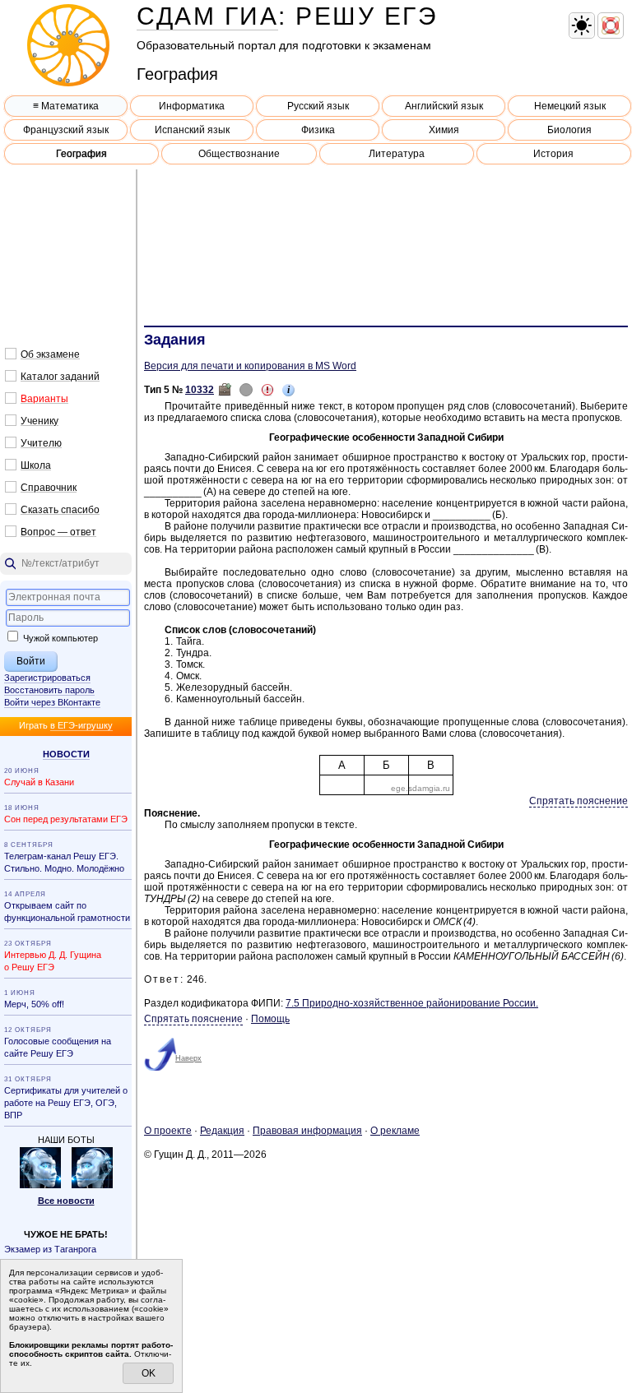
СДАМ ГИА (207, 16)
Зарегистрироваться (47, 678)
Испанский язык (192, 130)
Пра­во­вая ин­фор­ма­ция (307, 1130)
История (553, 154)
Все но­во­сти (66, 1201)
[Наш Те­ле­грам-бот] (92, 1185)
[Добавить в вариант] (224, 389)
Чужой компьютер (59, 638)
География (81, 154)
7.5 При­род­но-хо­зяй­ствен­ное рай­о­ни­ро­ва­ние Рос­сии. (412, 1003)
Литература (397, 154)
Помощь (270, 1019)
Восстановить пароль (49, 690)
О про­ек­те (168, 1130)
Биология (569, 130)
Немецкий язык (570, 106)
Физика (318, 130)
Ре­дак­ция (222, 1130)
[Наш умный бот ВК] (40, 1185)
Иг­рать (66, 725)
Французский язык (66, 130)
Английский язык (444, 106)
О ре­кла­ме (395, 1130)
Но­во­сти (66, 754)
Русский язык (318, 106)
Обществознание (239, 154)
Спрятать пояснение (578, 801)
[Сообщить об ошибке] (267, 389)
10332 (199, 390)
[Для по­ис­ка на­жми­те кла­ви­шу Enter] (66, 564)
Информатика (192, 106)
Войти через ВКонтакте (52, 702)
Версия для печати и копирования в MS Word (250, 366)
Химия (444, 130)
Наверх (188, 1058)
